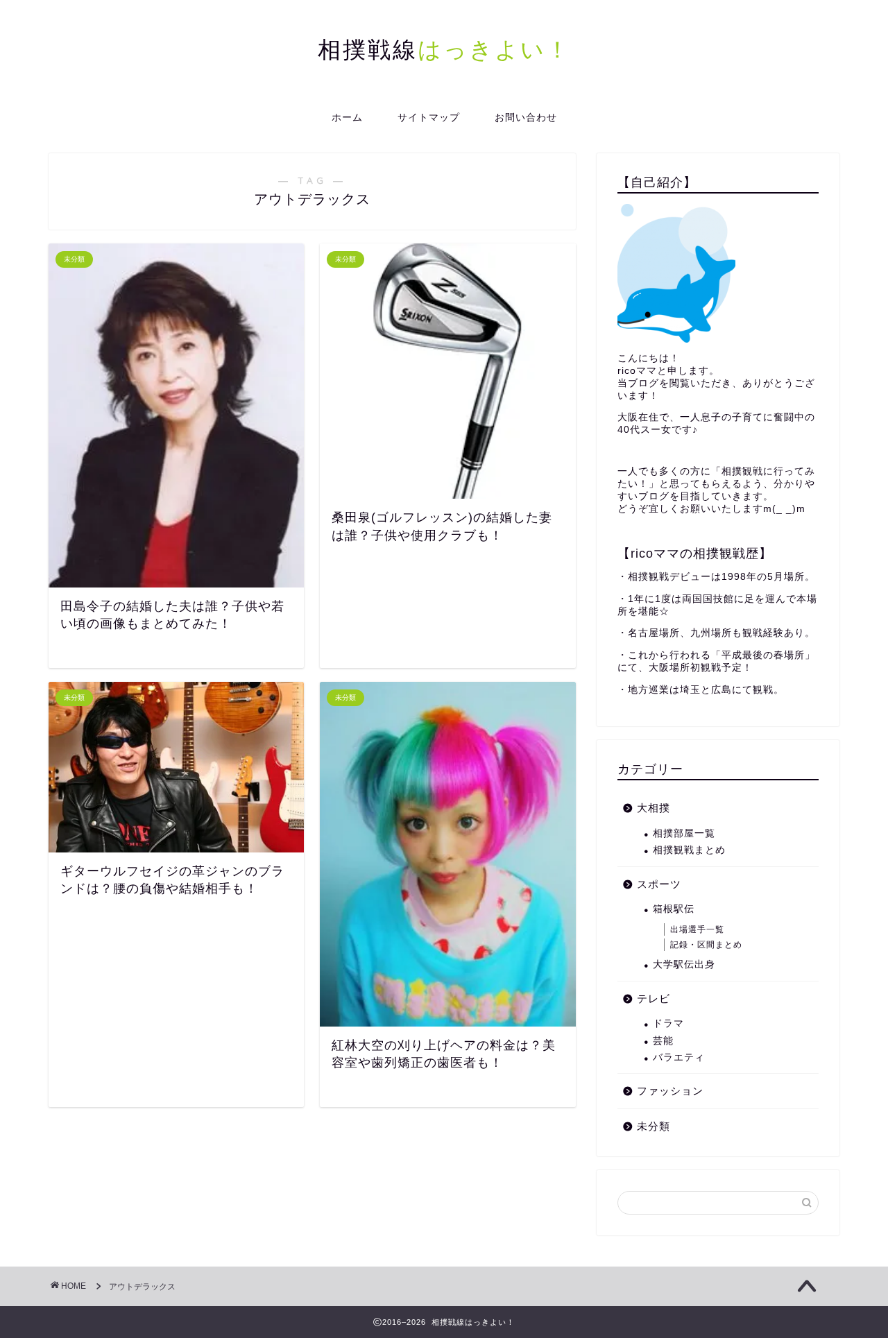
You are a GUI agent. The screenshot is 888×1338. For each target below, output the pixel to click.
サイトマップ (429, 117)
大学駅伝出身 (684, 964)
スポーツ (659, 884)
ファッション (670, 1091)
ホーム (347, 117)
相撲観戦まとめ (689, 850)
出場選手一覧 (697, 929)
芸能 (663, 1041)
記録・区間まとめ (706, 945)
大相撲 (653, 808)
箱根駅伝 (673, 909)
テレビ (653, 998)
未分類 (653, 1126)
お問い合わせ (526, 117)
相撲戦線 (444, 49)
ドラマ (668, 1023)
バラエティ (679, 1057)
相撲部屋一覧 (684, 833)
